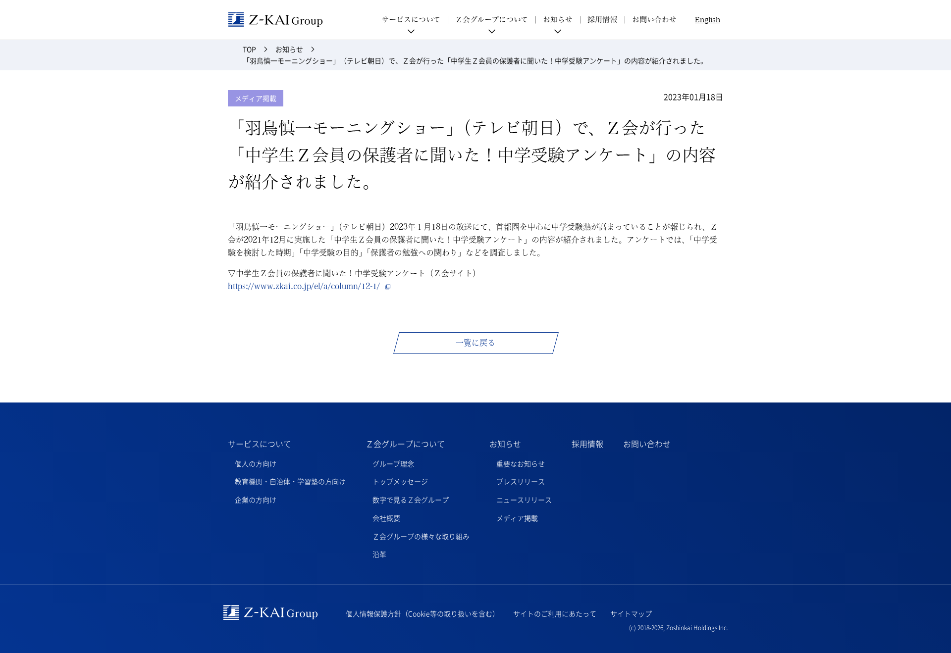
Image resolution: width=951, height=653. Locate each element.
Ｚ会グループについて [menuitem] (491, 19)
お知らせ (505, 444)
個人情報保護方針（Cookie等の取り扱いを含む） (422, 613)
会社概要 (386, 518)
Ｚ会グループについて (405, 444)
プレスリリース (520, 481)
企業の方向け (255, 499)
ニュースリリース (524, 499)
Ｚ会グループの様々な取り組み (421, 536)
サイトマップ (631, 613)
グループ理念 (393, 463)
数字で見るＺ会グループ (410, 499)
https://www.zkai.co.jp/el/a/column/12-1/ (304, 286)
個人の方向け (255, 463)
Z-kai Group (275, 20)
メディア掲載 (517, 518)
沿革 (379, 554)
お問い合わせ (654, 19)
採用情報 (602, 19)
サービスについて (259, 444)
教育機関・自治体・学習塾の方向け (290, 481)
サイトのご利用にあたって (554, 613)
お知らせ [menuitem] (558, 19)
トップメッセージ (400, 481)
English (707, 19)
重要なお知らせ (520, 463)
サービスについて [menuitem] (410, 19)
